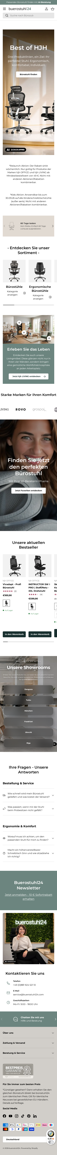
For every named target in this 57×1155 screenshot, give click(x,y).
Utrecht (28, 732)
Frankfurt (28, 722)
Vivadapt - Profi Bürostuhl (12, 586)
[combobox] (28, 15)
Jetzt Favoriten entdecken (28, 490)
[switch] (50, 1142)
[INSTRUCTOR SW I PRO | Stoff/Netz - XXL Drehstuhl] (39, 565)
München (28, 711)
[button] (53, 9)
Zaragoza (28, 689)
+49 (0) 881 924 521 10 (39, 2)
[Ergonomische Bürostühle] (40, 271)
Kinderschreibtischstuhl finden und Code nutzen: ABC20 (28, 78)
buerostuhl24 (14, 1148)
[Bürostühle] (14, 271)
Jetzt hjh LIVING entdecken (26, 376)
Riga (28, 743)
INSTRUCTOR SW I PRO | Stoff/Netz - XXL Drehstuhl (39, 587)
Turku (28, 700)
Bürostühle (14, 286)
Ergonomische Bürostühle (40, 288)
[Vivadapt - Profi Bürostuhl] (14, 565)
